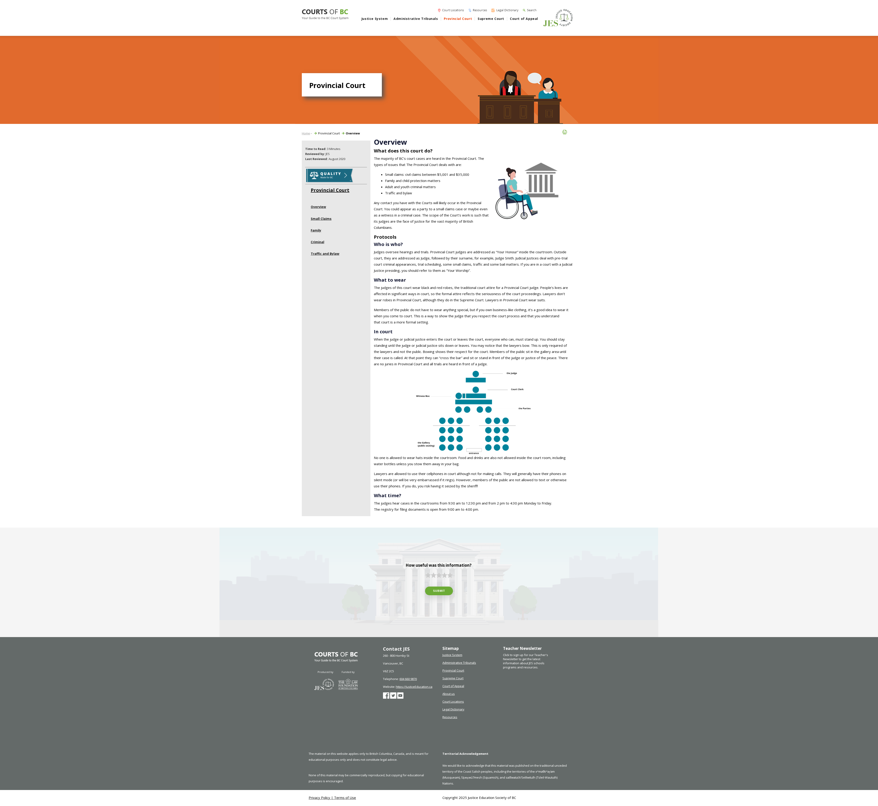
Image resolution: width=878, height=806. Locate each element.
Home (306, 133)
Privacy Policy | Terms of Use (332, 797)
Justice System (374, 19)
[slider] (439, 575)
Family (316, 230)
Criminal (317, 242)
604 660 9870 (408, 679)
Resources (449, 717)
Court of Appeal (524, 19)
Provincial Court (458, 19)
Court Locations (453, 701)
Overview (318, 207)
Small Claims (321, 218)
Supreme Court (491, 19)
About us (448, 694)
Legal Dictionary (453, 709)
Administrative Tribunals (415, 19)
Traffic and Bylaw (325, 253)
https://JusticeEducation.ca (414, 687)
